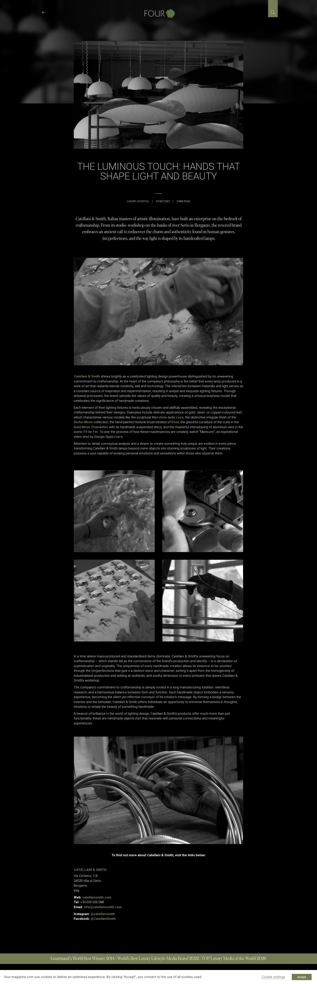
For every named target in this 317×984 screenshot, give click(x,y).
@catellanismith (103, 914)
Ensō (175, 422)
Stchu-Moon (83, 422)
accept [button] (301, 977)
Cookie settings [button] (273, 977)
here (119, 437)
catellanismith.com (96, 897)
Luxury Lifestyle (138, 201)
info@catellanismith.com (103, 907)
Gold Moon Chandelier (91, 427)
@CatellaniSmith (103, 919)
